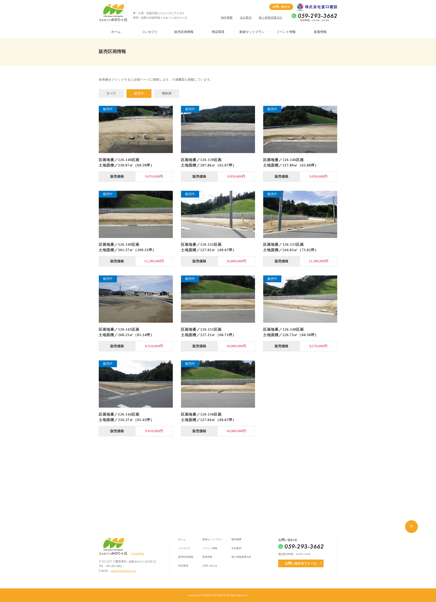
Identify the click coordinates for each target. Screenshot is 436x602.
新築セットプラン (252, 32)
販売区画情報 (183, 32)
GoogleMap (137, 553)
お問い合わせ (281, 6)
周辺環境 (218, 32)
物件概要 (227, 17)
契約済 (166, 93)
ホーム (116, 32)
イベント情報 (286, 32)
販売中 (139, 93)
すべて (111, 93)
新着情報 (320, 32)
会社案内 (246, 17)
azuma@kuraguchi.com (123, 570)
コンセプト (150, 32)
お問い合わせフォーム (301, 563)
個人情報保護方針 (270, 17)
